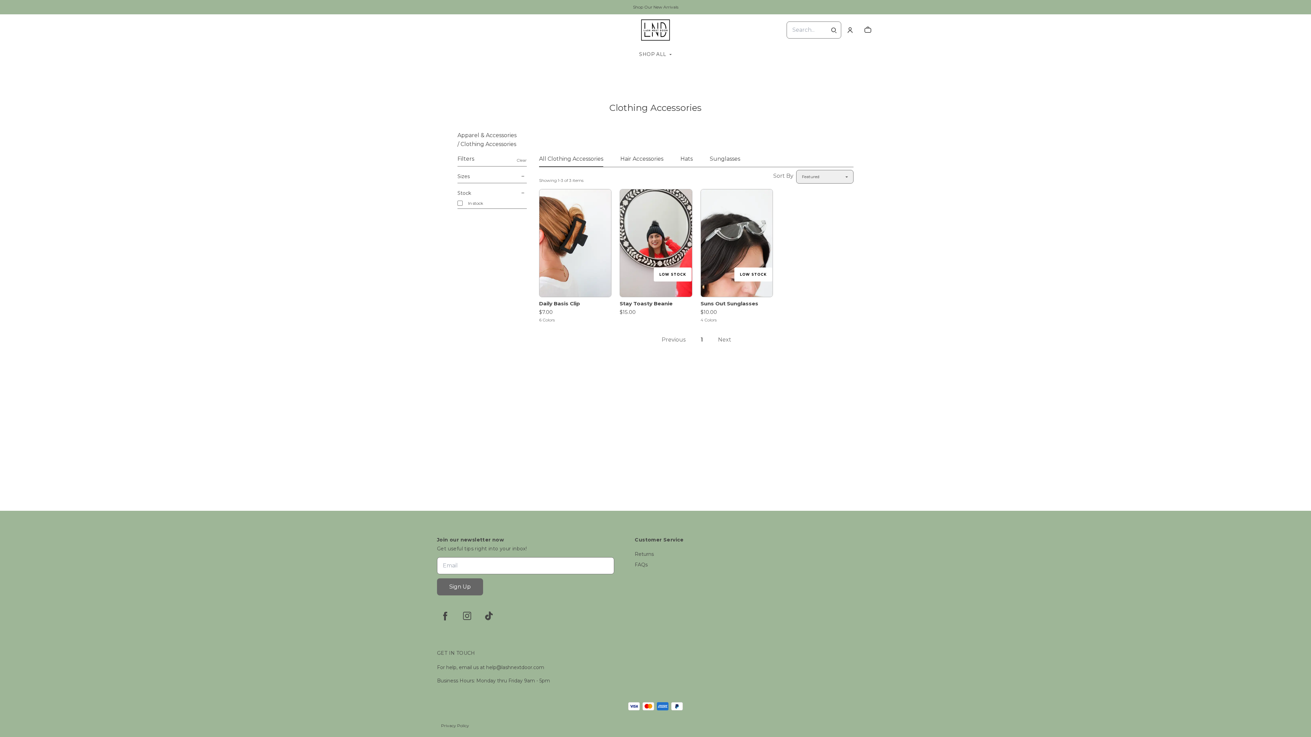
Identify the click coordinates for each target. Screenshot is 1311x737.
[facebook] (445, 616)
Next (724, 339)
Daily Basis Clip (559, 303)
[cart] (868, 30)
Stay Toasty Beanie (646, 303)
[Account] (850, 30)
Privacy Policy (455, 725)
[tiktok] (489, 616)
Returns (644, 554)
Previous (674, 339)
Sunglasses (725, 159)
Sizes (463, 176)
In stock (475, 203)
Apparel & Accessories (487, 135)
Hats (686, 159)
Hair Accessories (641, 159)
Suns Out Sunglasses (729, 303)
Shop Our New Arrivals (655, 7)
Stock (464, 193)
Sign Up (460, 586)
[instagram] (467, 616)
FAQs (641, 565)
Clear (522, 160)
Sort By (783, 176)
